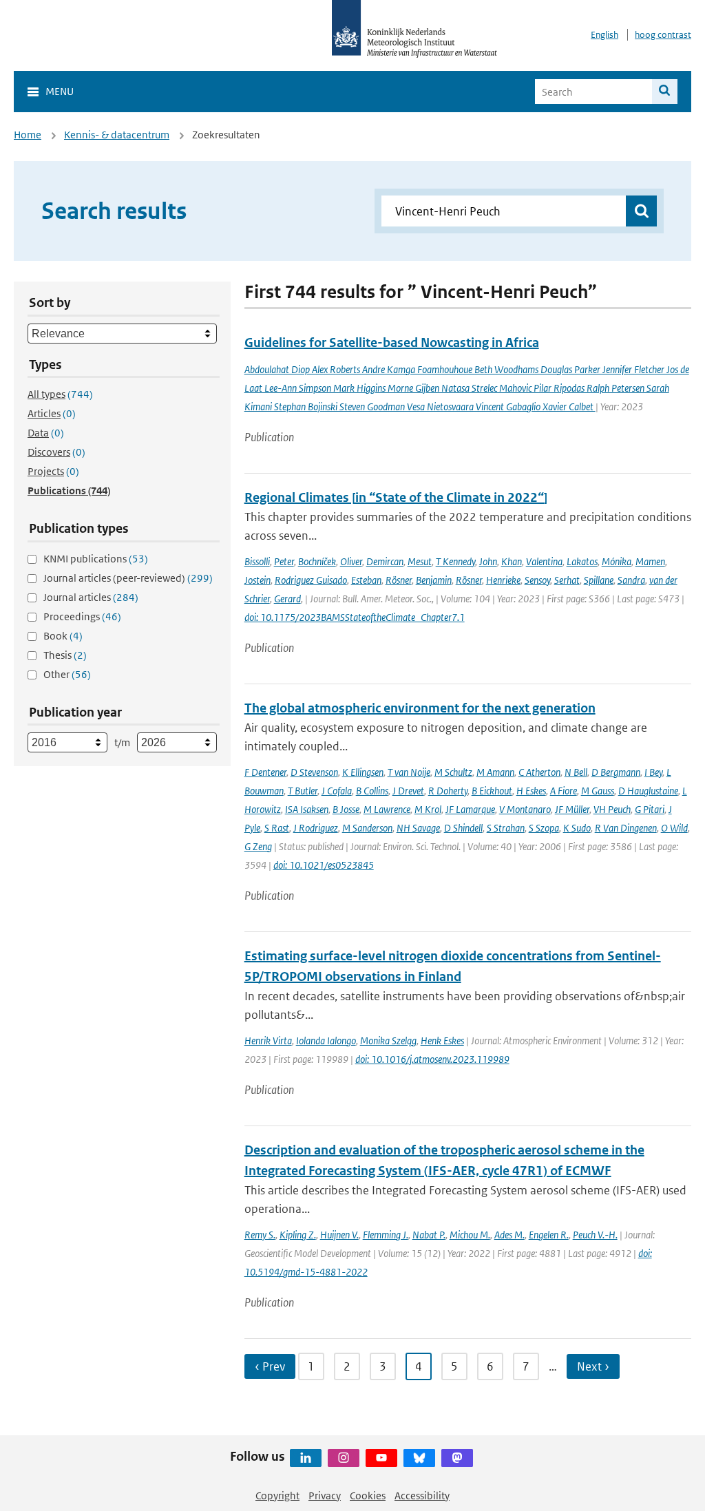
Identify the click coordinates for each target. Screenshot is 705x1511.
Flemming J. (385, 1234)
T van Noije (409, 772)
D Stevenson (314, 772)
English (604, 35)
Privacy (324, 1495)
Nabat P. (428, 1234)
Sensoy (537, 580)
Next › (593, 1366)
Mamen (650, 561)
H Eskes (531, 790)
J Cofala (337, 790)
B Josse (346, 809)
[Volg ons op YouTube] (381, 1458)
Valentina (544, 561)
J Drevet (408, 790)
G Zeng (258, 846)
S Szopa (544, 827)
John (488, 561)
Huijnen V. (339, 1234)
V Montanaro (525, 809)
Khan (511, 561)
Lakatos (582, 561)
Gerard (287, 598)
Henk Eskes (442, 1040)
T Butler (302, 790)
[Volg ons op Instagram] (343, 1458)
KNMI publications (95, 558)
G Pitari (649, 809)
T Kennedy (455, 561)
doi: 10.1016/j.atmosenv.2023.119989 (432, 1059)
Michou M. (470, 1234)
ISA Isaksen (306, 809)
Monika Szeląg (388, 1040)
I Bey (653, 772)
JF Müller (572, 809)
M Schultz (453, 772)
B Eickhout (492, 790)
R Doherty (447, 790)
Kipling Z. (298, 1234)
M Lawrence (387, 809)
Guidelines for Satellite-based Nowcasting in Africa (391, 342)
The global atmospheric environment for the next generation (420, 708)
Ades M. (509, 1234)
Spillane (598, 580)
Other (67, 674)
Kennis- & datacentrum (116, 134)
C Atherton (539, 772)
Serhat (567, 580)
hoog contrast (663, 35)
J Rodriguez (315, 827)
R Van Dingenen (626, 827)
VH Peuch (612, 809)
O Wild (674, 827)
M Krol (427, 809)
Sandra (631, 580)
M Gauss (597, 790)
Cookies (368, 1495)
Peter (284, 561)
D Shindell (463, 827)
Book (63, 635)
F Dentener (265, 772)
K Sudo (577, 827)
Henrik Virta (268, 1040)
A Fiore (563, 790)
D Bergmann (615, 772)
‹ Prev (270, 1366)
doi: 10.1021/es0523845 (323, 864)
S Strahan (506, 827)
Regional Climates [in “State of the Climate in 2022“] (395, 497)
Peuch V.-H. (595, 1234)
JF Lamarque (470, 809)
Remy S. (259, 1234)
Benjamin (434, 580)
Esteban (366, 580)
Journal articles (90, 597)
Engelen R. (549, 1234)
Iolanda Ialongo (326, 1040)
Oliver (351, 561)
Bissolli (257, 561)
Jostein (257, 580)
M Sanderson (367, 827)
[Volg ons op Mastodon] (457, 1458)
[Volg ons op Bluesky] (419, 1458)
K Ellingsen (362, 772)
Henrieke (503, 580)
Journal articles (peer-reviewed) (128, 577)
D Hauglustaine (648, 790)
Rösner (399, 580)
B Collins (372, 790)
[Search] (664, 91)
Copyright (277, 1495)
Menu (59, 91)
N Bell (576, 772)
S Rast (276, 827)
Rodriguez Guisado (311, 580)
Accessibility (422, 1495)
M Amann (495, 772)
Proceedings (82, 616)
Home (27, 134)
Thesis (65, 655)
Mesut (420, 561)
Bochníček (317, 561)
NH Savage (418, 827)
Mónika (616, 561)
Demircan (384, 561)
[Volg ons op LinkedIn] (305, 1458)
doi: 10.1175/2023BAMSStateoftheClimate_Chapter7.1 (354, 617)
